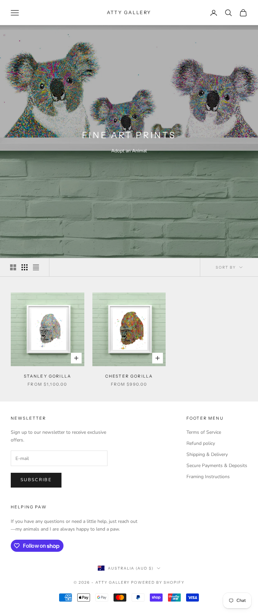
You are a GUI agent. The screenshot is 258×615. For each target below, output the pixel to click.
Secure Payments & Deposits (216, 465)
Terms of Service (203, 432)
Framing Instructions (208, 476)
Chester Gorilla (129, 376)
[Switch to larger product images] (13, 267)
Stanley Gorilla (47, 376)
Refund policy (200, 443)
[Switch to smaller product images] (25, 267)
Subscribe (36, 480)
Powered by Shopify (157, 582)
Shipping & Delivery (207, 454)
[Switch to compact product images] (36, 267)
